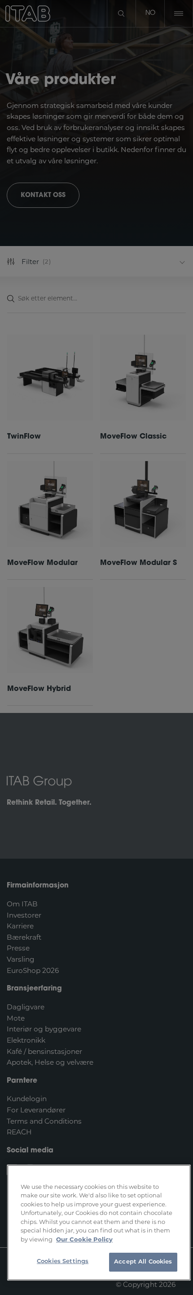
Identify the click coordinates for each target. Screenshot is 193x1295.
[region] (99, 1223)
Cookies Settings (62, 1261)
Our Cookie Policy (84, 1239)
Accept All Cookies (143, 1262)
